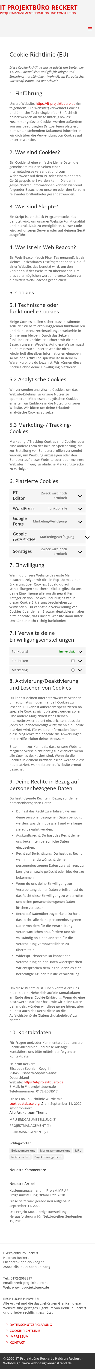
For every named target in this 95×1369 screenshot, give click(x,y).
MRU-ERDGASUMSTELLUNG (30, 1119)
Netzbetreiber (20, 1157)
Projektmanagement (48, 1157)
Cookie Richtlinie (25, 1330)
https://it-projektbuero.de (55, 103)
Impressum (19, 1336)
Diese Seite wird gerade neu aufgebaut (39, 1201)
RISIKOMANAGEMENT (26, 1132)
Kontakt (17, 1342)
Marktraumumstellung (55, 1151)
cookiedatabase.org (24, 1103)
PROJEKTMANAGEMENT (27, 1125)
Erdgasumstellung (23, 1151)
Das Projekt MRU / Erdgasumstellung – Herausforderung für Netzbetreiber (39, 1214)
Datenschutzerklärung (31, 1324)
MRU (78, 1151)
